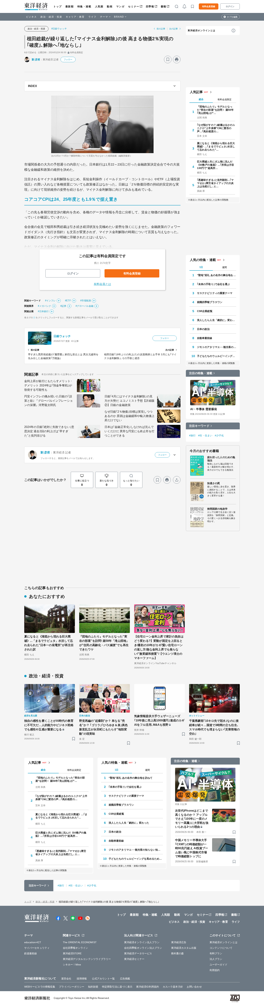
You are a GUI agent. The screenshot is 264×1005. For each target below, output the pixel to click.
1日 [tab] (201, 267)
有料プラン (216, 953)
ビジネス (31, 16)
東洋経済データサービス (138, 953)
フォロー (68, 59)
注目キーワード (199, 425)
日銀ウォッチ (62, 336)
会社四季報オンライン (75, 947)
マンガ (120, 6)
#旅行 (192, 435)
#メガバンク (44, 306)
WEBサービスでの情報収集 (39, 986)
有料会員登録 (208, 6)
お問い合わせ (194, 986)
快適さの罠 (213, 483)
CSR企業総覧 (204, 311)
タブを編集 (232, 17)
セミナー (133, 6)
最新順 (69, 6)
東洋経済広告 (178, 942)
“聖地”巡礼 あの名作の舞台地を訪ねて (216, 275)
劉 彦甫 (36, 59)
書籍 (163, 6)
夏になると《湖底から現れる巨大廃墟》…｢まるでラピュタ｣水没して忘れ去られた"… (216, 146)
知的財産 (93, 986)
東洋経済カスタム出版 (183, 947)
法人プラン (216, 959)
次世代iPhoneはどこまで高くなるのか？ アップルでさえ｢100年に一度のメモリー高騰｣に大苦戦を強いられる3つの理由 (191, 818)
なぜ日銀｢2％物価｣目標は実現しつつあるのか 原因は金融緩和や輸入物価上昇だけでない (129, 416)
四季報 (150, 6)
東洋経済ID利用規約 (147, 986)
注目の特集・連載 (200, 373)
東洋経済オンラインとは (201, 30)
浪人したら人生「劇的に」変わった (216, 320)
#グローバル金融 (84, 306)
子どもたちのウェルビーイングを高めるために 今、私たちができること (216, 356)
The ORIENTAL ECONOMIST (80, 942)
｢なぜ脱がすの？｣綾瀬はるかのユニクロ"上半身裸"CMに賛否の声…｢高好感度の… (216, 128)
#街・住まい (205, 435)
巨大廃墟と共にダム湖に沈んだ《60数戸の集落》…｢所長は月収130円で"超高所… (215, 164)
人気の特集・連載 (203, 260)
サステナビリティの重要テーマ (214, 293)
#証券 (63, 306)
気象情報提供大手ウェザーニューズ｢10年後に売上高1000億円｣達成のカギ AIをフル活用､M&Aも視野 (159, 720)
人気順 (99, 6)
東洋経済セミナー (134, 959)
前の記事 (161, 28)
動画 (109, 6)
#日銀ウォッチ (59, 28)
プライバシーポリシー (71, 986)
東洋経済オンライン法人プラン (141, 942)
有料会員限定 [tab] (224, 99)
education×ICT (32, 942)
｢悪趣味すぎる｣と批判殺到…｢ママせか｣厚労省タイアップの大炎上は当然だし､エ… (215, 183)
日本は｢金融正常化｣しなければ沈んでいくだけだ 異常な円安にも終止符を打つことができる (129, 431)
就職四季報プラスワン (209, 302)
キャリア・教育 (75, 16)
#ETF (68, 300)
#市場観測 (85, 300)
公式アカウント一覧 (103, 978)
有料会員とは (102, 284)
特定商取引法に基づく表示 (117, 986)
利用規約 (215, 970)
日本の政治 (203, 329)
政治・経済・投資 (51, 16)
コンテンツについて (221, 947)
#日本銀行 (43, 311)
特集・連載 (84, 6)
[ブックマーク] (168, 59)
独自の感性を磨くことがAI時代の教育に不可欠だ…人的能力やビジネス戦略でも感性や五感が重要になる (48, 725)
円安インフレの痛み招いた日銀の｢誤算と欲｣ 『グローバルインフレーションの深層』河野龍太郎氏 (48, 401)
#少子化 (219, 435)
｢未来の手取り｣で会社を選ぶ (213, 284)
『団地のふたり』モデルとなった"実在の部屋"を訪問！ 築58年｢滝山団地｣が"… (215, 109)
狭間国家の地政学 (217, 508)
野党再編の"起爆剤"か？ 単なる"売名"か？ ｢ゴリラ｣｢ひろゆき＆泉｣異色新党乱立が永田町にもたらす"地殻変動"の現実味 (103, 727)
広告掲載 (125, 978)
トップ (57, 6)
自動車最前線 (204, 338)
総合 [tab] (201, 99)
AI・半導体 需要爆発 (203, 409)
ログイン (230, 6)
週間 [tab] (224, 267)
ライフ (92, 16)
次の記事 (173, 28)
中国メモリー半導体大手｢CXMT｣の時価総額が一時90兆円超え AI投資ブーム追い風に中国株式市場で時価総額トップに (191, 848)
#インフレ (50, 300)
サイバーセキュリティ (37, 947)
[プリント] (176, 59)
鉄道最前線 (30, 953)
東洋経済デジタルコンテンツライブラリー (87, 959)
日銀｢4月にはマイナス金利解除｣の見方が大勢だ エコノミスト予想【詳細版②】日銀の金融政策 (129, 401)
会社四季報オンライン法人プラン (143, 947)
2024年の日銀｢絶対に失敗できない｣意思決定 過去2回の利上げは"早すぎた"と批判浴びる (49, 431)
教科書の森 (177, 953)
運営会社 (66, 978)
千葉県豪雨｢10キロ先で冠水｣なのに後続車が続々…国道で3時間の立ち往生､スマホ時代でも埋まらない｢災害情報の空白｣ (214, 727)
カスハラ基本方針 (173, 986)
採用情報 (82, 978)
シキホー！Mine (72, 964)
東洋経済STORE (72, 953)
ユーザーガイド (218, 964)
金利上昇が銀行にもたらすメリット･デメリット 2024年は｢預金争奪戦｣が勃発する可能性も (48, 385)
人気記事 (196, 92)
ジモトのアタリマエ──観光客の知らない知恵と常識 (216, 347)
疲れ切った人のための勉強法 (221, 459)
